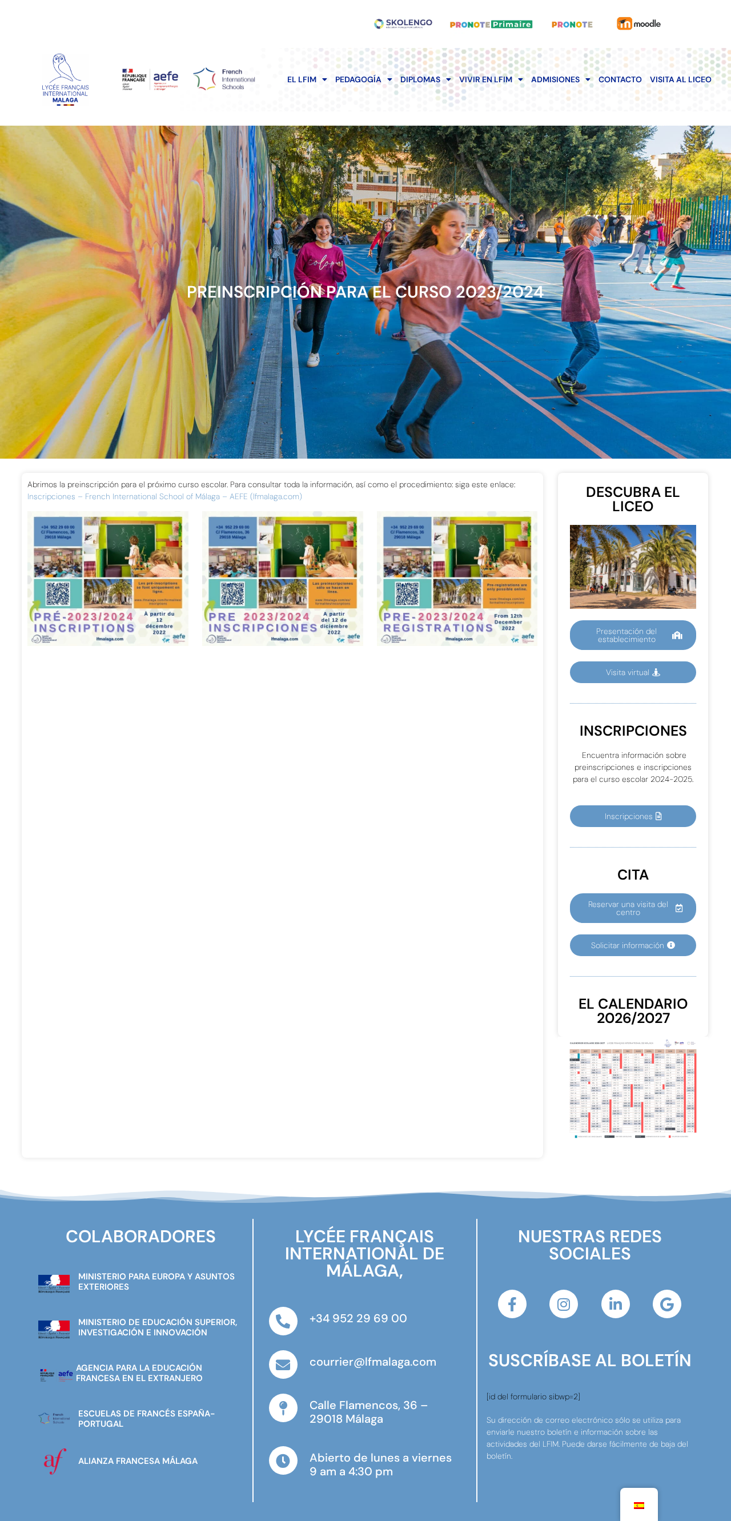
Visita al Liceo (681, 79)
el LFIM (301, 79)
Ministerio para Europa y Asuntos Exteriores (156, 1282)
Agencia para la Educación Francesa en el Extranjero (139, 1373)
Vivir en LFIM (485, 79)
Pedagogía (358, 79)
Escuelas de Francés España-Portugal (146, 1419)
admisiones (555, 79)
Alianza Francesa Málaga (138, 1461)
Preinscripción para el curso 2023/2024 (365, 292)
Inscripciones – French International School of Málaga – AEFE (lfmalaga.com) (164, 496)
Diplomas (420, 79)
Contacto (620, 79)
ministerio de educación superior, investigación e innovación (157, 1327)
